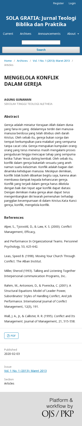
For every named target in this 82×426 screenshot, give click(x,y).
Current (8, 34)
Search (41, 49)
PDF (13, 336)
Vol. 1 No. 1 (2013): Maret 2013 (51, 61)
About (72, 34)
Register (58, 3)
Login (72, 3)
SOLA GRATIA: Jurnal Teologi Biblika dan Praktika (41, 21)
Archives (25, 34)
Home (8, 61)
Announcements (49, 34)
